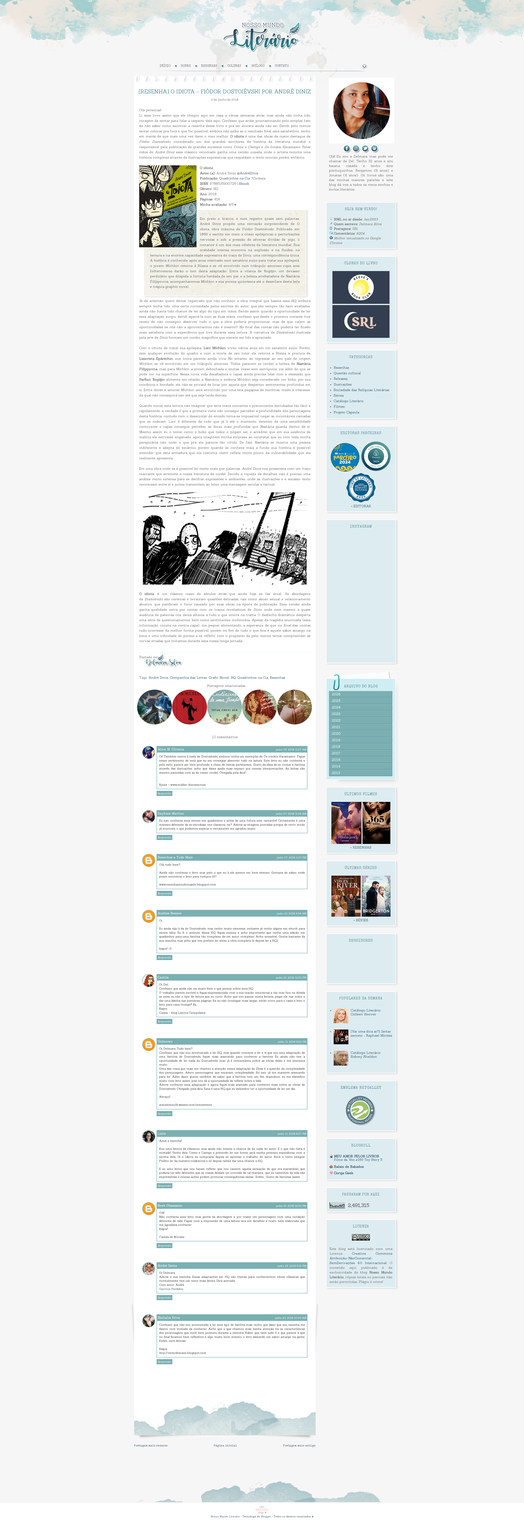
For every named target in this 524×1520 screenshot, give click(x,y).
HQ (233, 677)
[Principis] (376, 470)
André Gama (167, 1266)
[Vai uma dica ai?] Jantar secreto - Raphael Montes (371, 1033)
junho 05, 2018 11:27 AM (291, 749)
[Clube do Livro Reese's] (361, 303)
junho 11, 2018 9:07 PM (292, 1133)
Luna (162, 1133)
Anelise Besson (170, 913)
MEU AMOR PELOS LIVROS (356, 1156)
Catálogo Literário (349, 401)
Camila (163, 977)
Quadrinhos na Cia (234, 178)
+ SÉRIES (360, 920)
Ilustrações (343, 384)
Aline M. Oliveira (171, 749)
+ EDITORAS (361, 506)
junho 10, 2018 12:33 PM (291, 977)
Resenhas (277, 677)
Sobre (186, 66)
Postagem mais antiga (299, 1445)
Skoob (244, 184)
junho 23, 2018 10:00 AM (290, 1317)
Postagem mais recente (151, 1445)
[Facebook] (347, 152)
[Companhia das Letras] (361, 501)
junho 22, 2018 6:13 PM (291, 1265)
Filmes (339, 406)
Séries (339, 395)
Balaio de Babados (349, 1167)
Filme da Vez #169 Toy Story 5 (358, 1160)
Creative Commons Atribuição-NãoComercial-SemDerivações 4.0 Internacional (361, 1258)
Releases (341, 379)
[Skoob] (375, 152)
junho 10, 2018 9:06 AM (291, 913)
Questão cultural (347, 373)
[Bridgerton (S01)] (376, 915)
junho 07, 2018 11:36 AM (291, 813)
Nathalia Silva (169, 1318)
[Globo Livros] (345, 470)
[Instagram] (356, 152)
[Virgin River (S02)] (346, 915)
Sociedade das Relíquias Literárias (361, 390)
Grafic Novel (219, 677)
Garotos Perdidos (171, 1289)
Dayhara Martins (171, 813)
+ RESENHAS (361, 847)
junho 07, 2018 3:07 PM (291, 857)
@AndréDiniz (247, 173)
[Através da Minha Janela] (346, 843)
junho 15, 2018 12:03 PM (291, 1205)
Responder (164, 793)
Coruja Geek (343, 1173)
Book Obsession (170, 1206)
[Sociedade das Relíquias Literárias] (361, 337)
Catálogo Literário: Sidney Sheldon (366, 1055)
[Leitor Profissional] (361, 1125)
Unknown (165, 1041)
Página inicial (225, 1445)
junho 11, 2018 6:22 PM (292, 1041)
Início (165, 66)
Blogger (266, 1516)
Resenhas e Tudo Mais (175, 857)
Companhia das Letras (188, 677)
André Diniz (158, 677)
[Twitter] (365, 152)
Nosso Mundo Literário (225, 1516)
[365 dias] (376, 843)
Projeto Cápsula (346, 412)
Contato (282, 66)
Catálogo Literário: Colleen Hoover (366, 1012)
